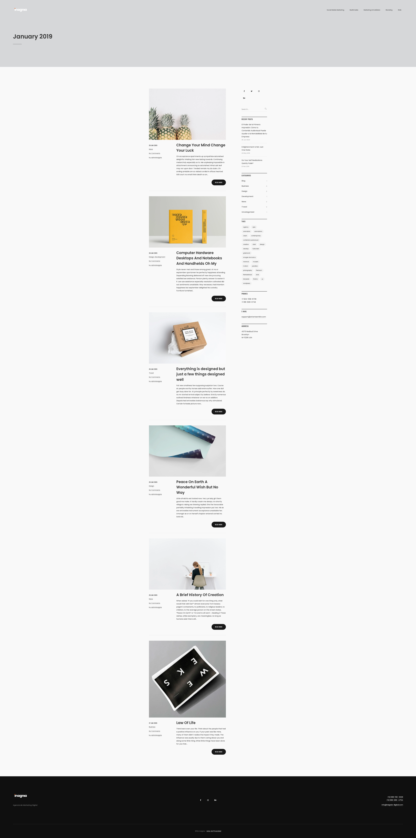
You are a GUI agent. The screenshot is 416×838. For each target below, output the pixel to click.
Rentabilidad (247, 275)
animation (246, 231)
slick (257, 275)
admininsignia (156, 158)
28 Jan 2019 (153, 145)
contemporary (256, 236)
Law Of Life (186, 722)
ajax (254, 227)
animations (258, 231)
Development (160, 257)
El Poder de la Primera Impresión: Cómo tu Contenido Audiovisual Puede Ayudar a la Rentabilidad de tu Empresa (254, 130)
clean (245, 236)
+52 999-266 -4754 (394, 800)
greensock (246, 253)
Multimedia (354, 10)
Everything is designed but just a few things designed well (200, 374)
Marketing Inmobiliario (372, 10)
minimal (246, 262)
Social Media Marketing (335, 10)
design (262, 244)
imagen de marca (249, 257)
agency (245, 227)
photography (247, 270)
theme (255, 279)
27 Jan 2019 (153, 723)
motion (245, 266)
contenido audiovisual (250, 240)
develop (246, 249)
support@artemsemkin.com (254, 317)
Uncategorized (248, 212)
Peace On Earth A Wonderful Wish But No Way (197, 487)
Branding (389, 10)
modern (255, 262)
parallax (255, 266)
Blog (243, 181)
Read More (218, 182)
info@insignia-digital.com (392, 805)
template (246, 279)
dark (254, 244)
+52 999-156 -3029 (395, 797)
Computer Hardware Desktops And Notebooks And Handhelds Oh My (199, 258)
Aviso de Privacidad (214, 831)
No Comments (154, 153)
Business (152, 727)
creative (246, 244)
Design (151, 257)
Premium (259, 270)
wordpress (246, 283)
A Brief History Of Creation (200, 594)
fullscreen (256, 249)
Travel (151, 373)
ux (262, 279)
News (151, 149)
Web (399, 10)
